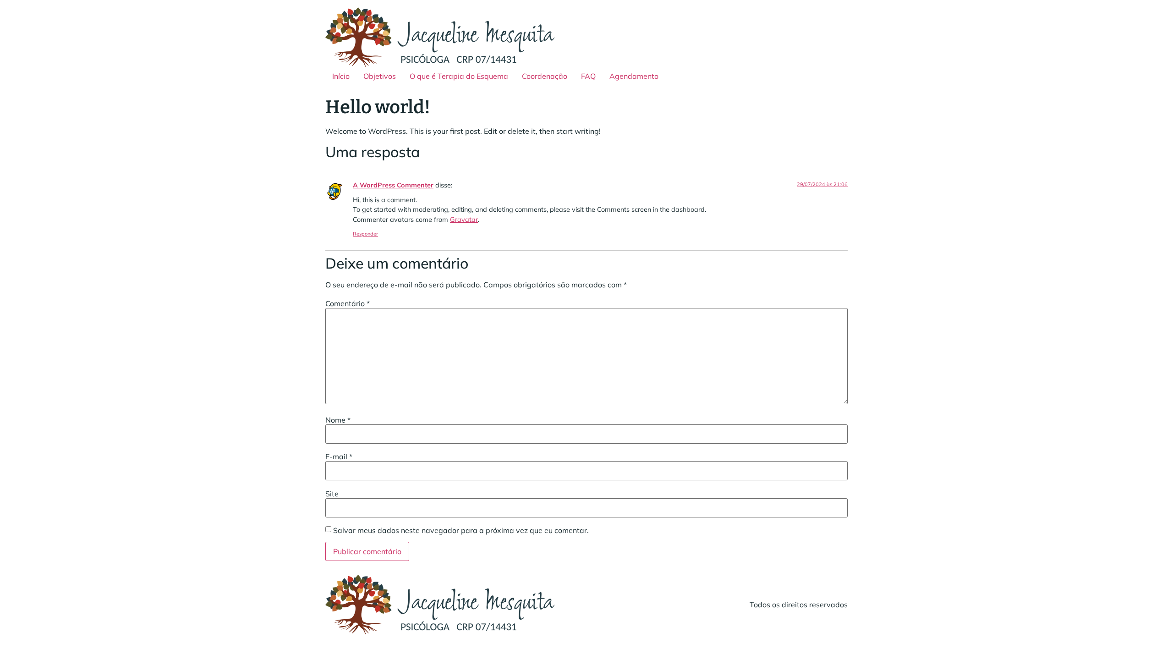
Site (332, 493)
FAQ (588, 76)
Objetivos (379, 76)
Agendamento (633, 76)
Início (341, 76)
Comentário (347, 303)
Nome (338, 420)
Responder (365, 234)
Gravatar (464, 219)
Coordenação (544, 76)
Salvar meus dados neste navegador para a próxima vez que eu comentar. (461, 530)
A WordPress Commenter (393, 185)
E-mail (338, 456)
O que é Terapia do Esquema (459, 76)
